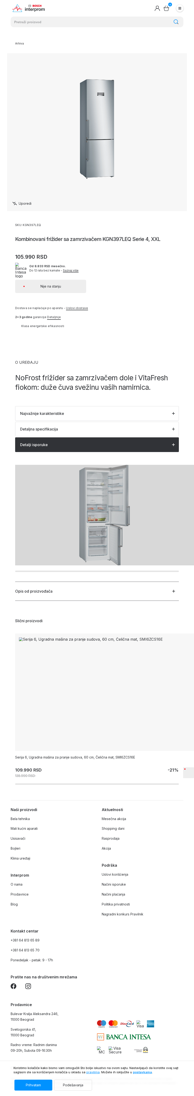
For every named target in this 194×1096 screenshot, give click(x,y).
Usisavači (18, 838)
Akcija (106, 848)
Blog (14, 904)
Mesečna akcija (114, 819)
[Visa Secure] (115, 1049)
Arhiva (19, 43)
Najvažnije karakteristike (42, 413)
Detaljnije (54, 317)
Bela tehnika (20, 819)
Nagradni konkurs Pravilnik (122, 914)
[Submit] (176, 22)
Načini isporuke (114, 884)
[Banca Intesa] (124, 1036)
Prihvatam (33, 1085)
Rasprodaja (110, 838)
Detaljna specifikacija (39, 429)
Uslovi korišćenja (115, 874)
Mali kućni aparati (24, 828)
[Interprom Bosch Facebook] (13, 987)
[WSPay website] (140, 1049)
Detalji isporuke (34, 444)
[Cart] (166, 8)
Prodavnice (20, 894)
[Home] (28, 8)
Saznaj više (71, 270)
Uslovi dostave (77, 308)
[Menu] (179, 8)
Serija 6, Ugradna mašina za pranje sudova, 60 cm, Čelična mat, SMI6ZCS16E (75, 757)
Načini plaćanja (113, 894)
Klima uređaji (20, 858)
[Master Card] (101, 1049)
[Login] (157, 8)
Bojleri (15, 848)
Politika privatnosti (116, 904)
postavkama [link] (142, 1072)
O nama (16, 884)
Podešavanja (73, 1085)
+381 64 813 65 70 (25, 950)
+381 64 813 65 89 (25, 940)
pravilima (93, 1072)
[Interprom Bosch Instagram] (28, 987)
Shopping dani (113, 828)
